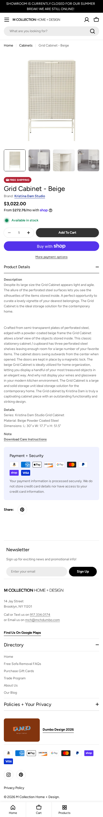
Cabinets (26, 45)
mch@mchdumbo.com (42, 620)
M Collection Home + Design (37, 797)
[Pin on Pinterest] (22, 510)
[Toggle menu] (7, 20)
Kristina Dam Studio (29, 196)
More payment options (51, 257)
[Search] (92, 31)
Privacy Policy (14, 788)
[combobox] (51, 31)
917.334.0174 (40, 615)
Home (8, 45)
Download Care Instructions (25, 439)
